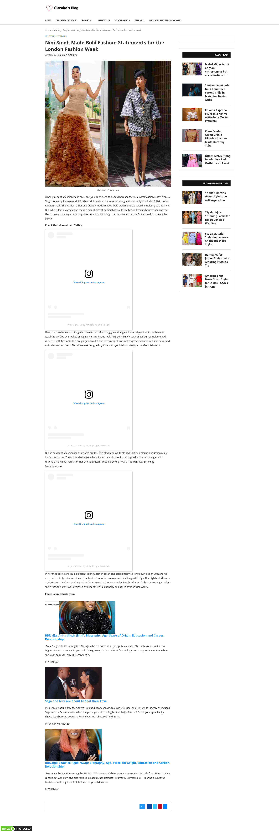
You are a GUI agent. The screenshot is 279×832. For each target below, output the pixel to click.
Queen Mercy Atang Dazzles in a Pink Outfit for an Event (217, 159)
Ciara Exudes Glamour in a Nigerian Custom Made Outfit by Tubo (216, 138)
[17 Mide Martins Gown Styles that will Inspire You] (192, 197)
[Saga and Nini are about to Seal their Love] (73, 669)
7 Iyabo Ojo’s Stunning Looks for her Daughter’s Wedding (217, 218)
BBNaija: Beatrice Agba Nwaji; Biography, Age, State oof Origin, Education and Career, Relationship (107, 764)
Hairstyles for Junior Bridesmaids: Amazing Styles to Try (217, 260)
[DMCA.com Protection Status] (16, 827)
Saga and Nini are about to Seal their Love (76, 701)
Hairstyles (104, 20)
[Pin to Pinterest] (160, 806)
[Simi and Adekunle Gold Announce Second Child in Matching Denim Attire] (192, 90)
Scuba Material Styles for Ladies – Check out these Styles (216, 239)
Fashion (86, 20)
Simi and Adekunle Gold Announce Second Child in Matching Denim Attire (217, 93)
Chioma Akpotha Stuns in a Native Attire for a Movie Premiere (216, 115)
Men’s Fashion (122, 20)
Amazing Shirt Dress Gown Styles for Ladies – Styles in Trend (217, 281)
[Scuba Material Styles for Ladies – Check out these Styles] (192, 238)
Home (48, 20)
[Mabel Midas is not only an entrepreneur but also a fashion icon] (192, 69)
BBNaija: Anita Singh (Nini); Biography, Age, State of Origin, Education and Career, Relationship (104, 637)
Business (140, 20)
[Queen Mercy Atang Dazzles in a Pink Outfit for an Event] (192, 160)
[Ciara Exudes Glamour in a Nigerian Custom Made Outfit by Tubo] (192, 135)
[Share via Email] (165, 806)
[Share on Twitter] (155, 806)
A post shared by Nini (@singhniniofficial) (89, 324)
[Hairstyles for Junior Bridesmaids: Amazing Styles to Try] (192, 259)
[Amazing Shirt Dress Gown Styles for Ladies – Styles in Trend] (192, 280)
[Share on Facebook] (149, 806)
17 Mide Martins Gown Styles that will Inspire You (216, 196)
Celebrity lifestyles (66, 20)
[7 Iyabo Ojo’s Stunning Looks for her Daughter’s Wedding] (192, 217)
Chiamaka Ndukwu (67, 54)
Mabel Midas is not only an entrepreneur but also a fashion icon (217, 70)
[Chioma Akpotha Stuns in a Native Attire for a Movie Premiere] (192, 114)
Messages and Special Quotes (165, 20)
